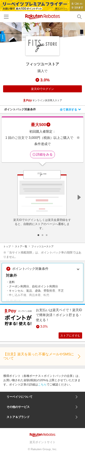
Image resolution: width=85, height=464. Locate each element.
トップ (7, 246)
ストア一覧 (21, 246)
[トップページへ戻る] (43, 16)
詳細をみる (44, 154)
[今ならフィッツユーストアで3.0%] (42, 32)
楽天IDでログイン (42, 88)
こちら (42, 384)
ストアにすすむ (70, 335)
